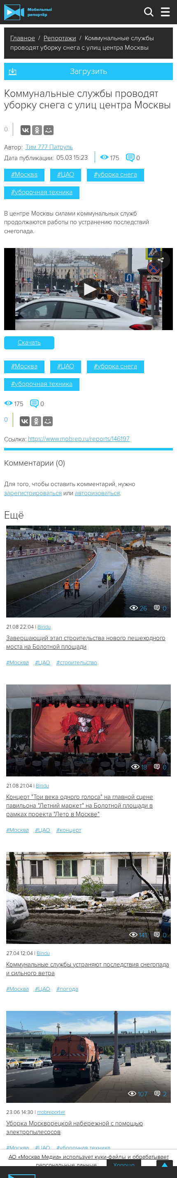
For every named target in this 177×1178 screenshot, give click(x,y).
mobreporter (51, 1112)
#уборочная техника (41, 192)
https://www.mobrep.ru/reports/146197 (79, 439)
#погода (67, 988)
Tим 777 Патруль (49, 147)
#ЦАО (65, 174)
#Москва (24, 174)
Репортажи (60, 38)
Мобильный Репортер (28, 12)
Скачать (29, 342)
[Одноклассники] (37, 130)
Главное (22, 38)
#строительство (76, 662)
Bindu (44, 627)
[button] (88, 289)
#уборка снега (115, 174)
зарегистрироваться (33, 493)
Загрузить (88, 71)
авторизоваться (97, 493)
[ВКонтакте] (25, 130)
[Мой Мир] (49, 130)
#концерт (68, 830)
